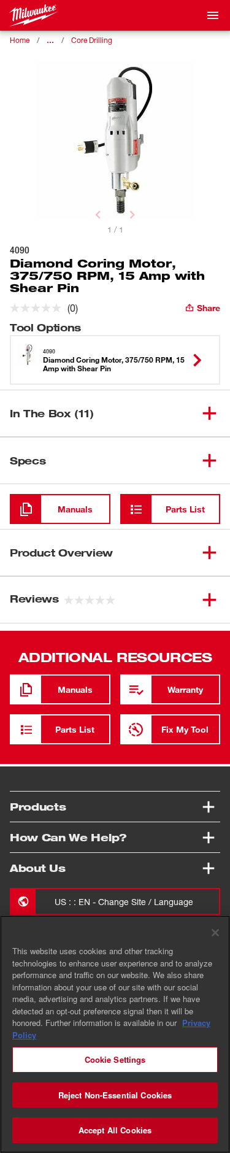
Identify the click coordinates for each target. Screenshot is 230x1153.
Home (19, 40)
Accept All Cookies (115, 1130)
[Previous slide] (98, 214)
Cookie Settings (115, 1059)
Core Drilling (91, 40)
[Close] (215, 932)
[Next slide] (132, 214)
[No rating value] (38, 308)
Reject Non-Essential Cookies (115, 1095)
